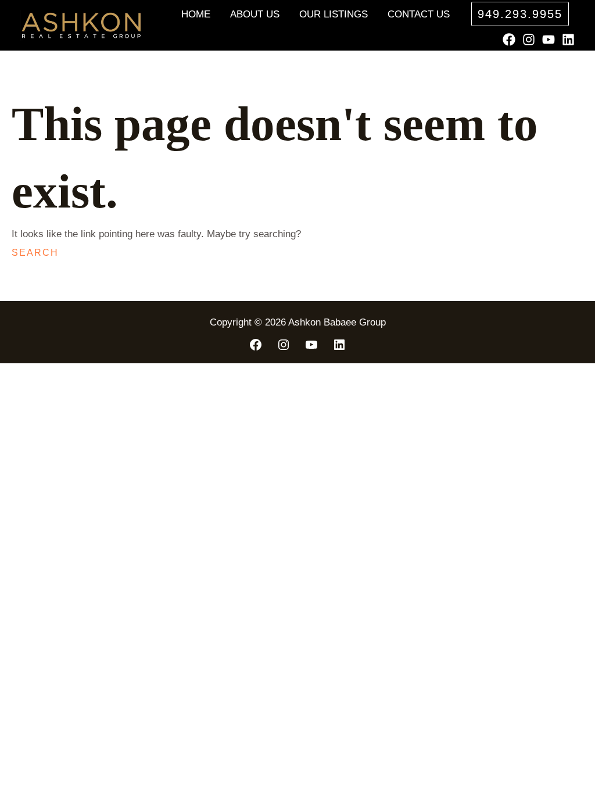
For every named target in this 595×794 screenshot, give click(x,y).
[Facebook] (509, 39)
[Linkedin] (568, 39)
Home (195, 14)
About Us (254, 14)
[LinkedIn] (339, 345)
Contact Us (419, 14)
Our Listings (333, 14)
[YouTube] (548, 39)
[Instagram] (528, 39)
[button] (520, 14)
